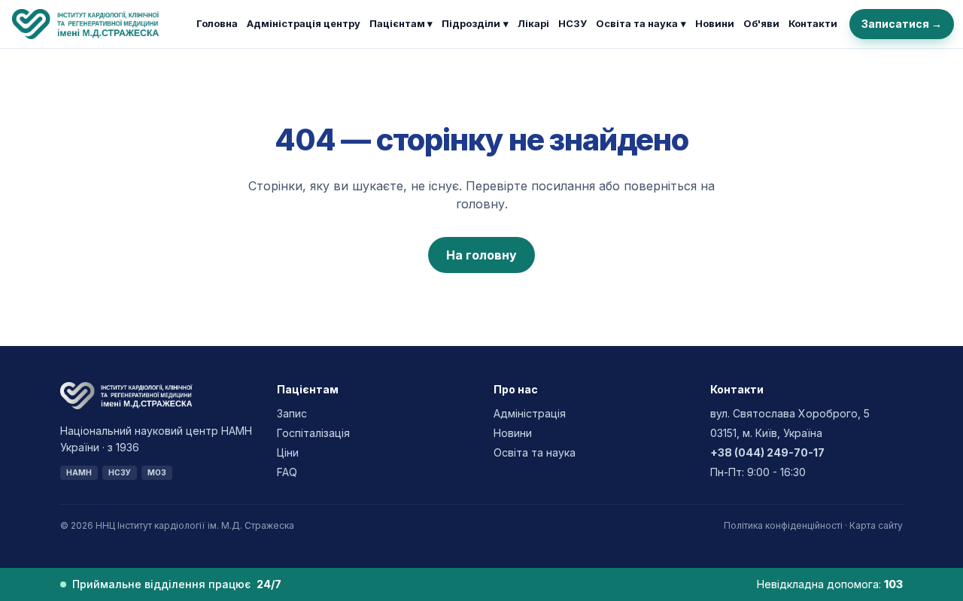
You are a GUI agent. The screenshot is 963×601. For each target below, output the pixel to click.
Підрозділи (475, 23)
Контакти (812, 23)
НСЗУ (572, 23)
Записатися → (901, 23)
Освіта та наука (641, 23)
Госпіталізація (313, 432)
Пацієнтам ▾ (401, 23)
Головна (217, 23)
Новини (714, 23)
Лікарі (533, 23)
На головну (481, 255)
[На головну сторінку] (98, 24)
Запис (292, 413)
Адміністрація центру (303, 23)
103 (893, 584)
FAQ (287, 472)
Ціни (288, 452)
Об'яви (761, 23)
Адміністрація (530, 413)
